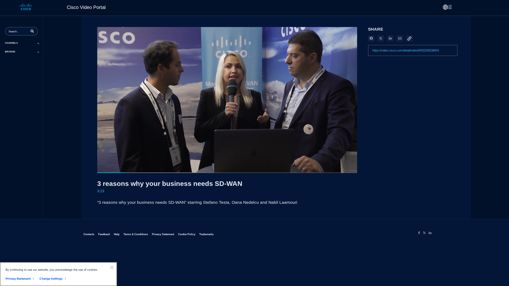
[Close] (112, 267)
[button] (32, 31)
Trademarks (206, 234)
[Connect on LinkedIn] (431, 233)
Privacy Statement (163, 234)
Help (116, 234)
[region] (58, 274)
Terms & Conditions (135, 234)
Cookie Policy (186, 234)
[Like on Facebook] (420, 233)
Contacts (89, 234)
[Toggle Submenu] (38, 43)
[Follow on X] (426, 233)
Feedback (104, 234)
